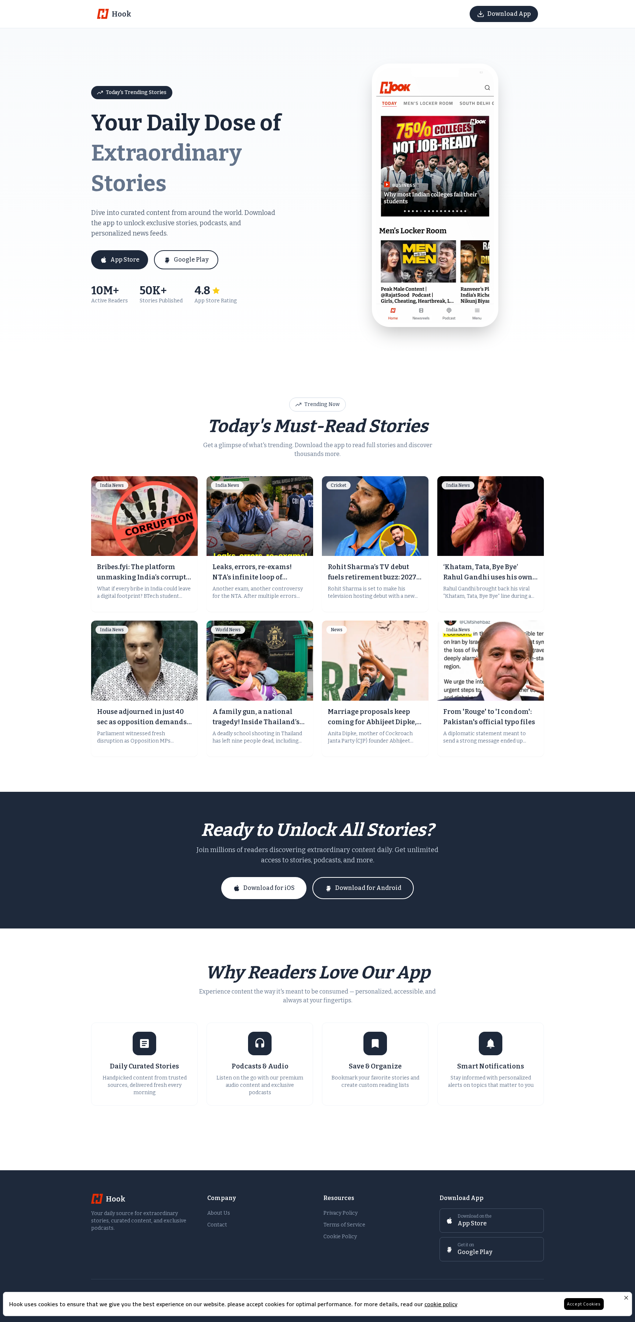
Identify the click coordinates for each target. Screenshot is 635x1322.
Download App (509, 13)
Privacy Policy (340, 1213)
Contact (217, 1225)
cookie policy (441, 1304)
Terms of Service (344, 1225)
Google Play (191, 259)
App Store (124, 259)
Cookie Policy (340, 1236)
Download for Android (368, 887)
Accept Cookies (583, 1304)
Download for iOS (269, 887)
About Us (218, 1213)
